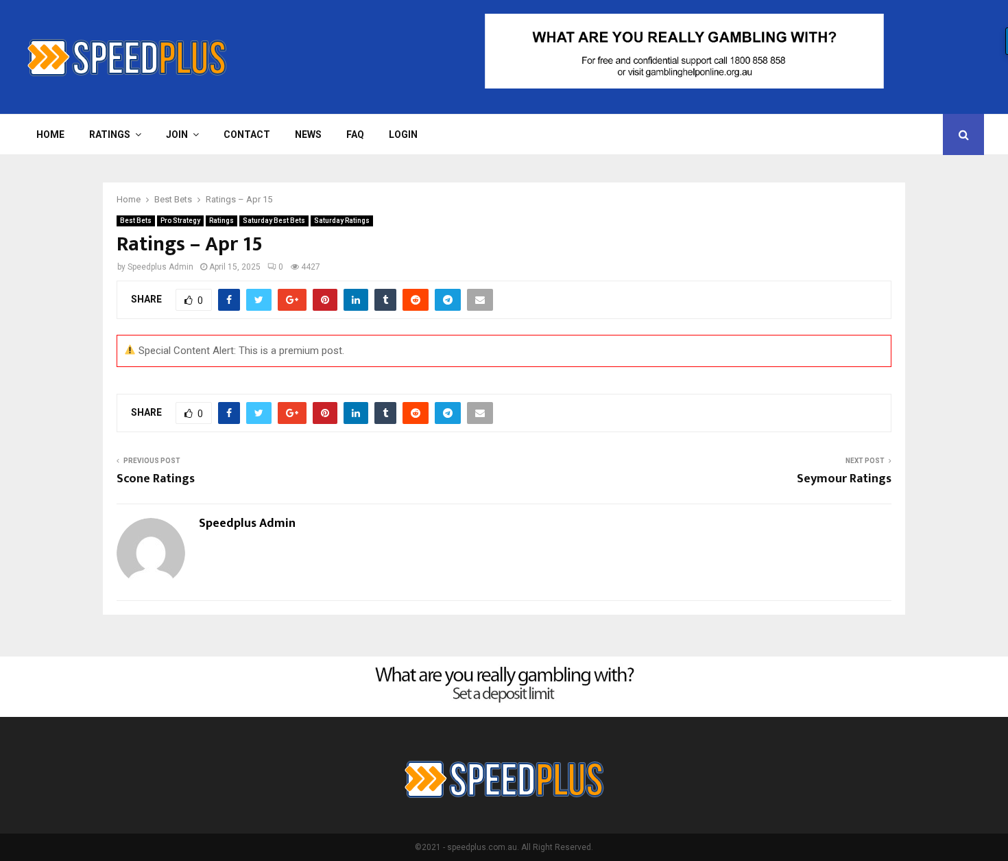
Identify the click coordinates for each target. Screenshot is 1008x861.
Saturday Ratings (342, 220)
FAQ (355, 134)
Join (177, 134)
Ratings (109, 134)
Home (50, 134)
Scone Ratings (156, 479)
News (308, 134)
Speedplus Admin (160, 267)
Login (403, 134)
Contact (247, 134)
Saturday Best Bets (274, 220)
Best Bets (136, 220)
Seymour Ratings (844, 479)
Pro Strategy (180, 220)
